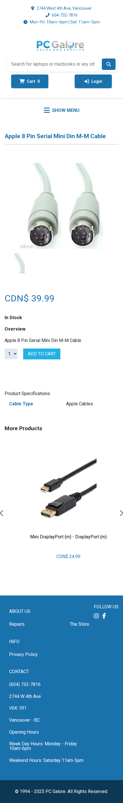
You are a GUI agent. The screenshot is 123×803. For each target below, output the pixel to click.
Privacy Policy (23, 654)
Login (96, 81)
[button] (96, 616)
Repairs (17, 624)
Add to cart (42, 354)
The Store (79, 624)
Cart (33, 81)
